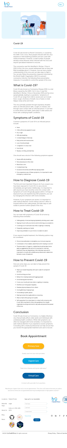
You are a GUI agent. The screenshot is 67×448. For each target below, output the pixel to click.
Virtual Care (33, 376)
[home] (13, 4)
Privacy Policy (52, 433)
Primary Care (33, 346)
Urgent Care (33, 361)
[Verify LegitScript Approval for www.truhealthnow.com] (20, 424)
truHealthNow (11, 433)
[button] (61, 4)
